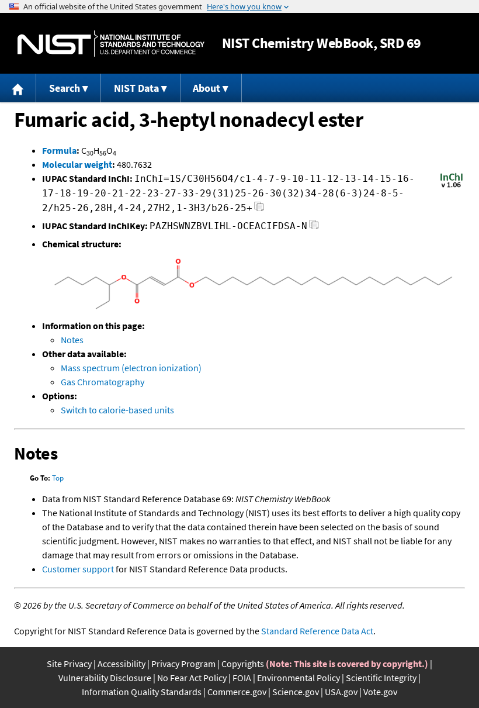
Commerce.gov (236, 691)
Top (58, 478)
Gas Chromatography (102, 382)
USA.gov (341, 691)
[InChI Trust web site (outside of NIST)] (451, 186)
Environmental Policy (298, 677)
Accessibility (121, 663)
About (206, 88)
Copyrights (242, 663)
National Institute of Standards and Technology (111, 43)
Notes (72, 340)
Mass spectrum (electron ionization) (131, 368)
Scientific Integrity (381, 677)
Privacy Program (183, 663)
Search (64, 88)
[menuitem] (18, 88)
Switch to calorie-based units (117, 410)
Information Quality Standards (142, 691)
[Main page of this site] (18, 88)
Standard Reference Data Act (317, 631)
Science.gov (295, 691)
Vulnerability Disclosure (104, 677)
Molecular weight (77, 164)
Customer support (78, 569)
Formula (59, 150)
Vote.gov (380, 691)
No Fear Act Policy (192, 677)
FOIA (241, 677)
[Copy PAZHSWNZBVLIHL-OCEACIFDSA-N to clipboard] (314, 228)
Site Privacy (69, 663)
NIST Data (136, 88)
